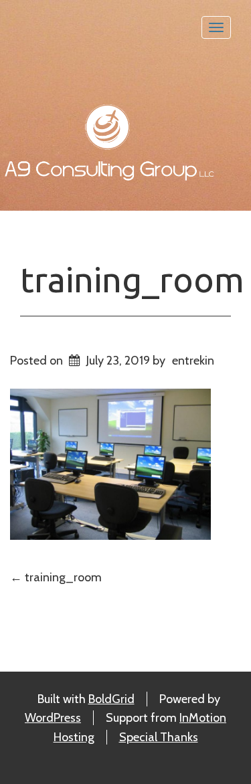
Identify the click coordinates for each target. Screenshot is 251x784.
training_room (132, 279)
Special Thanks (158, 737)
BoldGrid (111, 699)
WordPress (53, 717)
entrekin (193, 360)
